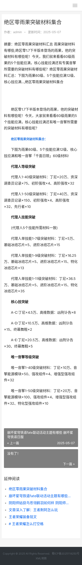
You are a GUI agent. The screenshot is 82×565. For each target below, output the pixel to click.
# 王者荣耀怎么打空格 (26, 524)
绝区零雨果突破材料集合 (28, 489)
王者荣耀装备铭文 (23, 517)
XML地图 (41, 558)
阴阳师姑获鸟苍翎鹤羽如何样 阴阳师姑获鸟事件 (40, 503)
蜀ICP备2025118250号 (65, 553)
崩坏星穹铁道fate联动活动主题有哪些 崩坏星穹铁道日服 (40, 496)
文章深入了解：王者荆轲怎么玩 (33, 510)
